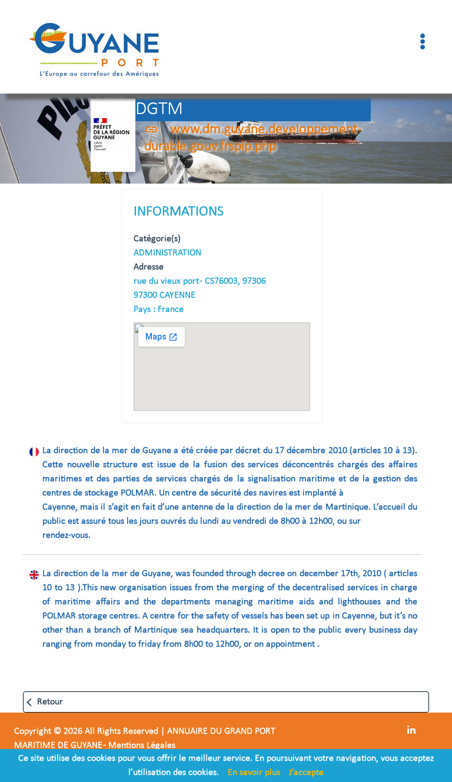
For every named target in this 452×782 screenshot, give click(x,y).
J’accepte (306, 772)
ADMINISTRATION (167, 253)
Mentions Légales (141, 745)
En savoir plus (254, 772)
